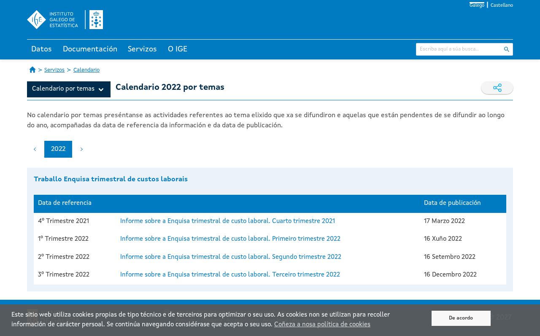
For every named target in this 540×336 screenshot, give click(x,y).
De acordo (461, 318)
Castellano (502, 5)
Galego (477, 5)
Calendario (86, 70)
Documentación (90, 49)
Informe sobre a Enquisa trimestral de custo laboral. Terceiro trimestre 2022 (230, 275)
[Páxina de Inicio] (32, 69)
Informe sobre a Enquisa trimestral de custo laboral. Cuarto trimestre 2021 (227, 221)
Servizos (142, 49)
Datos (41, 49)
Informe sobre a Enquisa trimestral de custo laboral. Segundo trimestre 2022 (230, 257)
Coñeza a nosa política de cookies (322, 325)
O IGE (177, 49)
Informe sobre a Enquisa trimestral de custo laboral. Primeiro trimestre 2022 (230, 239)
